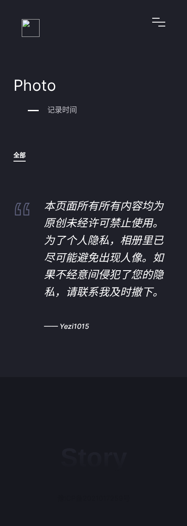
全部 (19, 155)
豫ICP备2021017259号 (93, 498)
